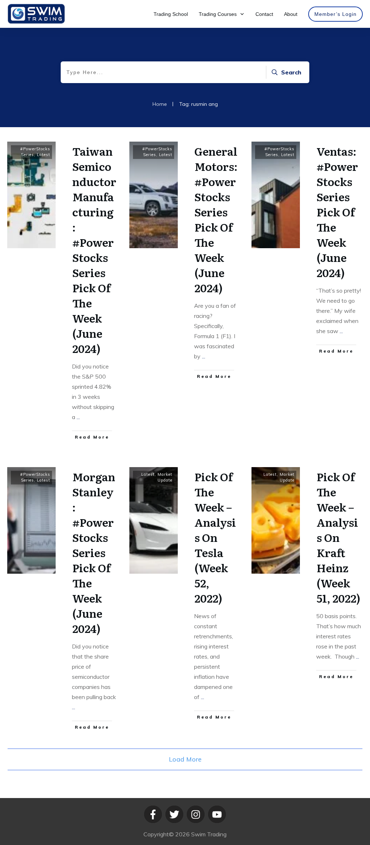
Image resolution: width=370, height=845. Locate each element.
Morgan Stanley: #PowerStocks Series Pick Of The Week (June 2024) (93, 552)
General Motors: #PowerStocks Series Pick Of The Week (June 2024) (215, 219)
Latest (43, 154)
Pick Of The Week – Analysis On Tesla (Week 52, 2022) (215, 537)
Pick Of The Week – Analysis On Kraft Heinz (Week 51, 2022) (338, 537)
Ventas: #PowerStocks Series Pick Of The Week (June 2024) (337, 211)
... (78, 417)
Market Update (165, 477)
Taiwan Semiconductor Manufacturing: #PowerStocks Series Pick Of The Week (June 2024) (94, 249)
